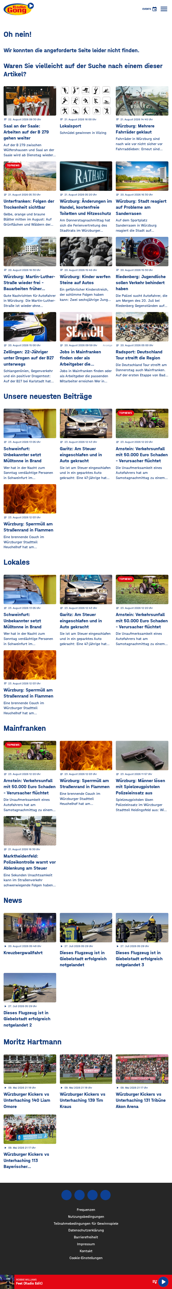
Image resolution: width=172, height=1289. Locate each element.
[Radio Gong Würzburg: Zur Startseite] (19, 9)
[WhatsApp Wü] (105, 1195)
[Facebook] (66, 1195)
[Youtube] (92, 1195)
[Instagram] (79, 1195)
